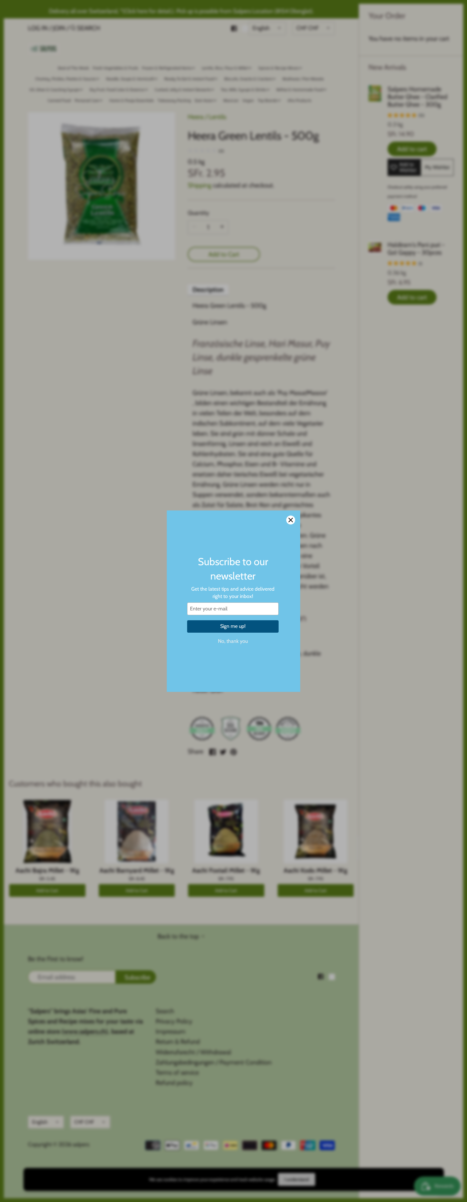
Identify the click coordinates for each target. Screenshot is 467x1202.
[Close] (290, 520)
